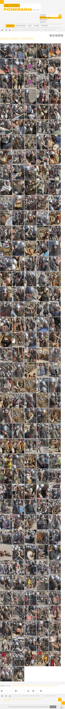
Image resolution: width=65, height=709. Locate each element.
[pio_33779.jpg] (30, 522)
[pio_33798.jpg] (55, 324)
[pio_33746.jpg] (6, 248)
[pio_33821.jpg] (18, 66)
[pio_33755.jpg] (6, 50)
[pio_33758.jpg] (18, 111)
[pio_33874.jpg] (6, 157)
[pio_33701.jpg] (18, 96)
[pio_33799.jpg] (55, 643)
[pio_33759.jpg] (30, 96)
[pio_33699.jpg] (55, 111)
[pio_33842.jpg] (55, 491)
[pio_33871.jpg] (43, 172)
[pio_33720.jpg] (43, 506)
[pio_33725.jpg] (43, 461)
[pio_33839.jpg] (43, 522)
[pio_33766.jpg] (18, 643)
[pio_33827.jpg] (55, 628)
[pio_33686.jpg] (18, 278)
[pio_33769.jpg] (30, 613)
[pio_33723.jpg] (55, 476)
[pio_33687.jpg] (30, 263)
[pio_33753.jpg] (30, 157)
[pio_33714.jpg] (18, 567)
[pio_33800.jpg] (6, 324)
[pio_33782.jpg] (43, 491)
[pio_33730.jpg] (30, 415)
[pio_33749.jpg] (43, 202)
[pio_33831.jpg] (30, 598)
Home (10, 30)
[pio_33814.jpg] (55, 142)
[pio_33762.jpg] (6, 66)
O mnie (36, 25)
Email (62, 35)
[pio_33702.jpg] (30, 81)
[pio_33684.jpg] (55, 294)
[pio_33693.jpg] (43, 187)
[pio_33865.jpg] (30, 248)
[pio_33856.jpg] (43, 354)
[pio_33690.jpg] (6, 233)
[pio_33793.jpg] (55, 385)
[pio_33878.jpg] (43, 111)
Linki (29, 25)
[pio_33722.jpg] (30, 491)
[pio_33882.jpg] (30, 66)
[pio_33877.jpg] (30, 126)
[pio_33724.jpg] (18, 476)
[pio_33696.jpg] (18, 157)
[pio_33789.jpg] (18, 430)
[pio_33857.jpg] (55, 339)
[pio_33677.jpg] (18, 446)
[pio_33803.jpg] (43, 278)
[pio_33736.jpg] (6, 370)
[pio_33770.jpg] (55, 598)
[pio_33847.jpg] (55, 446)
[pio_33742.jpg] (18, 294)
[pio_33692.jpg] (30, 202)
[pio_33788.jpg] (55, 430)
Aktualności (21, 25)
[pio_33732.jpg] (18, 400)
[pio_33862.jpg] (55, 278)
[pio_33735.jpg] (18, 50)
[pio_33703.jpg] (43, 66)
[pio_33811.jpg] (18, 187)
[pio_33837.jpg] (55, 537)
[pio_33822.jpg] (30, 50)
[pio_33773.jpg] (6, 582)
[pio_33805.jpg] (6, 263)
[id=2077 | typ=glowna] (4, 25)
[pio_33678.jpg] (43, 370)
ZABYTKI (43, 22)
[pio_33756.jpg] (55, 126)
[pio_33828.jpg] (18, 628)
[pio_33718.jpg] (55, 522)
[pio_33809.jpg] (55, 202)
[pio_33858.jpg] (6, 339)
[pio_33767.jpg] (43, 628)
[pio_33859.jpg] (18, 324)
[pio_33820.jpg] (6, 81)
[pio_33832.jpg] (55, 582)
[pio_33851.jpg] (18, 415)
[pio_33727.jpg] (30, 446)
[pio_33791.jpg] (6, 415)
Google (56, 35)
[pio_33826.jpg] (30, 643)
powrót (2, 30)
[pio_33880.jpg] (6, 96)
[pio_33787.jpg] (43, 446)
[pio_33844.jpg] (43, 476)
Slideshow (54, 685)
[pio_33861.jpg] (43, 294)
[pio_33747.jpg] (18, 233)
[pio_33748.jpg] (30, 218)
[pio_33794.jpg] (6, 385)
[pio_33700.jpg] (6, 111)
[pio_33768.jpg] (6, 628)
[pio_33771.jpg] (18, 598)
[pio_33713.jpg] (55, 567)
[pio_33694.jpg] (55, 172)
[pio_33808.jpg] (43, 218)
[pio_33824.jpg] (30, 658)
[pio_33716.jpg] (6, 552)
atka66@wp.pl (38, 699)
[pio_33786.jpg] (18, 461)
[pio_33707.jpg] (30, 628)
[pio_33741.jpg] (6, 309)
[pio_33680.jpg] (6, 354)
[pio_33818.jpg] (43, 96)
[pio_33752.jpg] (18, 172)
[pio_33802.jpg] (30, 294)
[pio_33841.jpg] (30, 506)
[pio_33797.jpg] (43, 339)
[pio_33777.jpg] (43, 537)
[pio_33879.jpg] (55, 96)
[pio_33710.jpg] (43, 598)
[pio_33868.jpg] (6, 218)
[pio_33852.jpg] (43, 400)
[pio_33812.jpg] (30, 172)
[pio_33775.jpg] (55, 552)
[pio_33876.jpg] (18, 142)
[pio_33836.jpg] (30, 552)
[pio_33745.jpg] (55, 248)
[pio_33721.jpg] (6, 506)
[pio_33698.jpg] (43, 126)
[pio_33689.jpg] (55, 233)
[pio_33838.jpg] (18, 537)
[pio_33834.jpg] (43, 567)
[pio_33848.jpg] (6, 446)
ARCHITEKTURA (45, 17)
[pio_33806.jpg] (18, 248)
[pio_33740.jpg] (55, 309)
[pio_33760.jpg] (43, 81)
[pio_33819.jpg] (55, 81)
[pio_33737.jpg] (18, 354)
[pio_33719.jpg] (18, 522)
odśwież (6, 30)
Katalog (10, 25)
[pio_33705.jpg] (55, 658)
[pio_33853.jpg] (6, 400)
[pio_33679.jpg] (55, 354)
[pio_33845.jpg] (6, 476)
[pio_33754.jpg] (43, 142)
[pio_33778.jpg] (6, 537)
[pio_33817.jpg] (30, 111)
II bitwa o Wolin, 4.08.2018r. (49, 29)
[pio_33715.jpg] (43, 552)
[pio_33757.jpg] (6, 126)
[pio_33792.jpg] (30, 400)
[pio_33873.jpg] (55, 157)
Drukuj (41, 691)
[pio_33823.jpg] (18, 674)
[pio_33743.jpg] (30, 278)
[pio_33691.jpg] (18, 218)
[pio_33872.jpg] (43, 50)
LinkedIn (59, 35)
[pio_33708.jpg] (55, 613)
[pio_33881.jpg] (18, 81)
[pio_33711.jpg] (6, 598)
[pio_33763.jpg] (6, 674)
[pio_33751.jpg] (6, 187)
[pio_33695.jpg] (6, 172)
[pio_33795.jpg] (18, 370)
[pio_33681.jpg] (18, 339)
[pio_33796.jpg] (30, 354)
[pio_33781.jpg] (18, 506)
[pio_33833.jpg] (18, 582)
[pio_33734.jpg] (55, 370)
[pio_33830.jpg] (6, 613)
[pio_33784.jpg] (30, 476)
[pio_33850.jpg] (55, 415)
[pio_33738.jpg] (30, 339)
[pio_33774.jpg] (30, 567)
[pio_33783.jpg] (6, 491)
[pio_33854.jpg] (18, 385)
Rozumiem (53, 706)
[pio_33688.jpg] (43, 248)
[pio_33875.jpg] (43, 658)
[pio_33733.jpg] (43, 385)
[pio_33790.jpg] (43, 415)
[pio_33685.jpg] (6, 294)
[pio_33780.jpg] (55, 506)
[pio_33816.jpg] (18, 126)
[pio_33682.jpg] (30, 324)
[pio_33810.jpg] (6, 202)
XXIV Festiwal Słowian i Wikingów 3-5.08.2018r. (30, 29)
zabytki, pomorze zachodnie (22, 9)
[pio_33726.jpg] (6, 461)
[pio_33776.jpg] (18, 552)
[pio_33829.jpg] (43, 613)
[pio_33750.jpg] (55, 187)
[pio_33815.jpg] (6, 142)
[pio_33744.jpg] (43, 263)
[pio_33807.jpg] (30, 233)
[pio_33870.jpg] (30, 187)
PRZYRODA (43, 19)
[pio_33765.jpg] (43, 643)
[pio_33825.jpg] (6, 658)
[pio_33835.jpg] (6, 567)
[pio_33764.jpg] (18, 658)
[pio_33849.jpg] (30, 430)
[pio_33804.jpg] (55, 263)
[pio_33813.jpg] (43, 157)
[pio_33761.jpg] (55, 66)
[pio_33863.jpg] (6, 278)
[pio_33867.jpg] (55, 218)
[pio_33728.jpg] (43, 430)
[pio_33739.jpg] (43, 324)
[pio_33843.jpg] (18, 491)
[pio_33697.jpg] (30, 142)
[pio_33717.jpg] (30, 537)
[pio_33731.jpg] (55, 400)
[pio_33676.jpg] (30, 385)
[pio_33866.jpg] (43, 233)
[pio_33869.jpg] (18, 202)
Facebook (51, 35)
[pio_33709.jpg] (18, 613)
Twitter (53, 35)
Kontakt (44, 25)
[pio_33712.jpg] (30, 582)
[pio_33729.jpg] (6, 430)
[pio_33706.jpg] (6, 643)
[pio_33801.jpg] (18, 309)
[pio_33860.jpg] (30, 309)
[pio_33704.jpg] (55, 50)
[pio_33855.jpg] (30, 370)
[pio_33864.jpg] (18, 263)
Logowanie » (6, 700)
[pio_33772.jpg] (43, 582)
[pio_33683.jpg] (43, 309)
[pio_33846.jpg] (30, 461)
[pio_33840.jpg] (6, 522)
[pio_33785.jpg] (55, 461)
